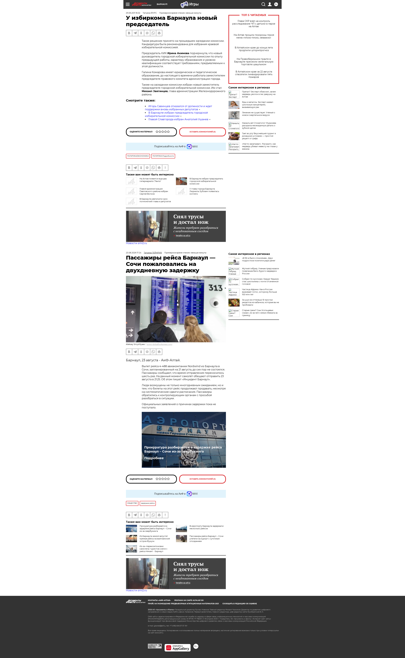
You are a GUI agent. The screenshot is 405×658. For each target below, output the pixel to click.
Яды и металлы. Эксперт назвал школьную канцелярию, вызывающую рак (257, 104)
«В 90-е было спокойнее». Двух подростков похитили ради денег (258, 259)
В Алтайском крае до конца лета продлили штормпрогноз (254, 49)
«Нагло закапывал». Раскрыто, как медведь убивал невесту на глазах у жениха (259, 146)
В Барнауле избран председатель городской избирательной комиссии (176, 114)
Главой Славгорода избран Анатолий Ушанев (178, 119)
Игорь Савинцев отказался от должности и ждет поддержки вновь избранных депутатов (178, 108)
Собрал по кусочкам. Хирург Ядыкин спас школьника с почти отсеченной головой (260, 281)
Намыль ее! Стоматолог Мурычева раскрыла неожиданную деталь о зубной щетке (259, 125)
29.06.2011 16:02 (133, 13)
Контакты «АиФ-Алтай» (159, 600)
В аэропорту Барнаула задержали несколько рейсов (207, 527)
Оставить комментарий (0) (203, 132)
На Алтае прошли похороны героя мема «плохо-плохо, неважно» (254, 36)
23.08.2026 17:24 (133, 252)
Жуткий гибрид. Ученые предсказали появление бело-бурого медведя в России (260, 271)
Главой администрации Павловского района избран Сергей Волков (154, 191)
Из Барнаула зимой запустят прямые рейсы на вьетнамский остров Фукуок (155, 538)
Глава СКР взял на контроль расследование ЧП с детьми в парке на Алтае (253, 24)
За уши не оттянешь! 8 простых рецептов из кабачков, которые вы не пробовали (260, 302)
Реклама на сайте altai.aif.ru (189, 600)
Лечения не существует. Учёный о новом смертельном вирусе (258, 113)
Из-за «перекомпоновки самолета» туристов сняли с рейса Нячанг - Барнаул (153, 548)
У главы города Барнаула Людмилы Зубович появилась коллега (204, 191)
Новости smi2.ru (136, 243)
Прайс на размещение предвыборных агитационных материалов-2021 (183, 604)
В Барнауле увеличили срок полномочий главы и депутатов (155, 200)
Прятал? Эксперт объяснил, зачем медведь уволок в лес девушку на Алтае (259, 94)
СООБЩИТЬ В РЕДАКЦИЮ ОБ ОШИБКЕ (239, 604)
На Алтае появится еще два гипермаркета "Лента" (153, 179)
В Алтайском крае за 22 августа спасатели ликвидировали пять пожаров (253, 74)
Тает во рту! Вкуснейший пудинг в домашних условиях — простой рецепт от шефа (259, 136)
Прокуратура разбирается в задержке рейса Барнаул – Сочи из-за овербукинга (183, 449)
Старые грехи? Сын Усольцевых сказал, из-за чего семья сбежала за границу (259, 313)
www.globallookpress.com (159, 344)
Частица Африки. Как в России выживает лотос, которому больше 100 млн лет (259, 292)
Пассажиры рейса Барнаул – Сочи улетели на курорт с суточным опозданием (206, 538)
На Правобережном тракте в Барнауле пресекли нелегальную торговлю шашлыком (253, 62)
